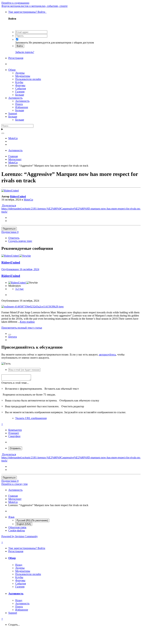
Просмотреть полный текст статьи (21, 327)
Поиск (19, 104)
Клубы (19, 82)
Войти (20, 46)
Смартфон (14, 436)
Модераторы (22, 76)
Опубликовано (20, 269)
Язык (11, 516)
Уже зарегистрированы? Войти (27, 11)
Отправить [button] (15, 448)
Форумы (20, 85)
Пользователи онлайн (28, 79)
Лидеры (20, 72)
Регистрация (15, 58)
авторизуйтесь (107, 354)
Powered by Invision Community (19, 536)
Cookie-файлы (16, 530)
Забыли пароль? (24, 52)
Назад (18, 564)
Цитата (12, 336)
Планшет (13, 433)
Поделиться (8, 205)
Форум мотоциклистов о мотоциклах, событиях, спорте (34, 6)
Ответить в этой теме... (15, 382)
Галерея (19, 91)
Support (12, 113)
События (20, 88)
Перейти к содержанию (15, 2)
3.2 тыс (19, 288)
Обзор (12, 69)
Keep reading (27, 321)
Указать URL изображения (31, 418)
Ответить (13, 237)
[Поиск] (2, 133)
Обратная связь (17, 527)
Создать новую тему (20, 241)
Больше (19, 94)
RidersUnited (18, 196)
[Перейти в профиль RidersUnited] (10, 190)
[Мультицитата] (9, 334)
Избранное (21, 107)
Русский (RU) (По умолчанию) (32, 520)
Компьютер (15, 429)
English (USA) (24, 524)
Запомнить (21, 42)
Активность (15, 97)
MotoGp (28, 199)
